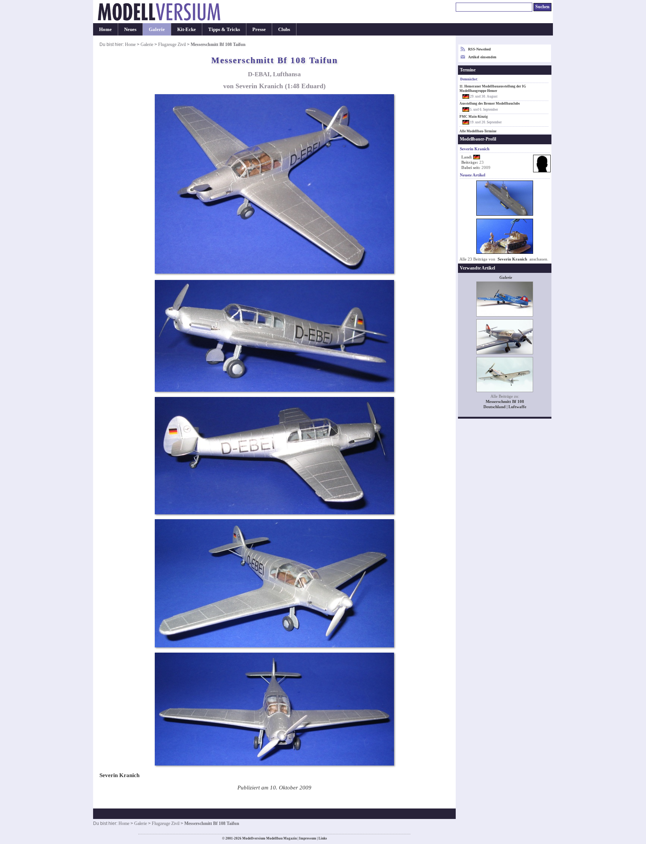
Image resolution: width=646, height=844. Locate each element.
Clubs (284, 29)
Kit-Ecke (186, 29)
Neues (130, 29)
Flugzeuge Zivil (172, 44)
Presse (259, 29)
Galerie (157, 29)
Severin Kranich (512, 259)
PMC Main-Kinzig (473, 116)
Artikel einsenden (482, 57)
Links (323, 838)
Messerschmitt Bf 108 (505, 402)
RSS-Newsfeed (479, 49)
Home (105, 29)
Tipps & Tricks (224, 29)
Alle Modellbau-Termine (477, 131)
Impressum (307, 838)
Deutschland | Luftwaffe (504, 407)
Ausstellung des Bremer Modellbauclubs (489, 103)
